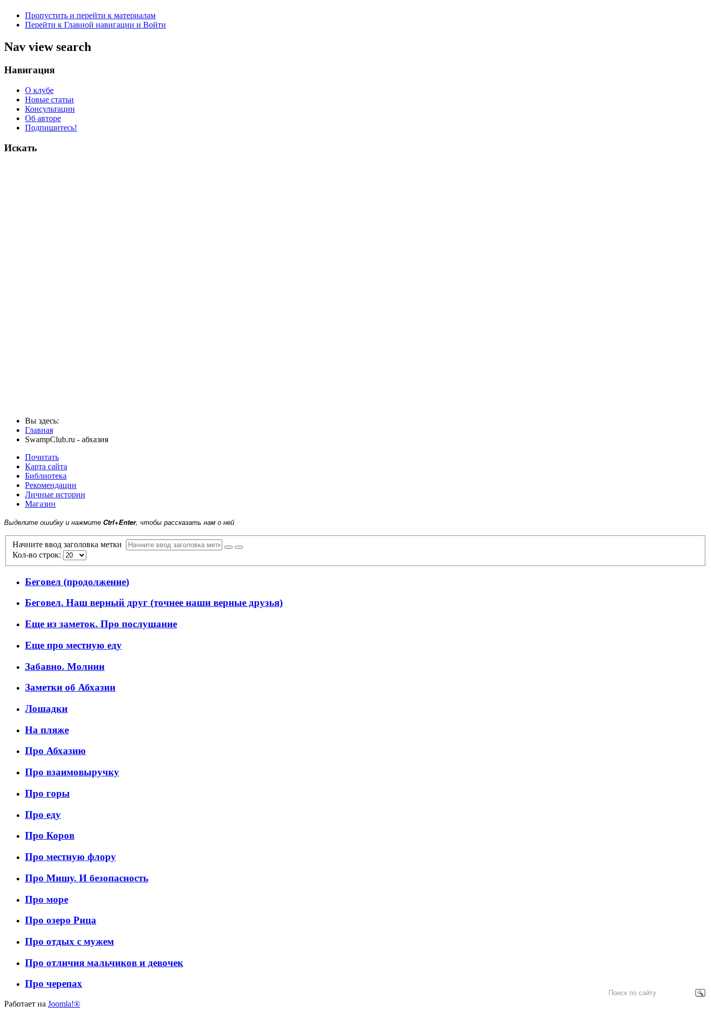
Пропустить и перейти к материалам (90, 15)
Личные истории (55, 494)
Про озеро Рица (60, 920)
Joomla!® (64, 1003)
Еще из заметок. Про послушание (101, 623)
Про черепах (53, 983)
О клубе (39, 90)
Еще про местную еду (73, 645)
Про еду (43, 814)
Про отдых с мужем (69, 941)
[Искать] (228, 547)
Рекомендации (51, 485)
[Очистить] (239, 547)
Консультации (50, 108)
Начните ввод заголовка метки (69, 544)
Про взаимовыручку (72, 772)
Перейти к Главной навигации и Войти (95, 24)
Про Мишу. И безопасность (86, 878)
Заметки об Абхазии (70, 687)
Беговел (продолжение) (77, 581)
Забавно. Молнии (65, 666)
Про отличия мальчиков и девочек (104, 962)
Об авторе (43, 118)
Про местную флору (70, 856)
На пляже (47, 729)
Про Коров (49, 835)
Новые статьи (49, 99)
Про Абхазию (55, 750)
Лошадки (46, 708)
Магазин (40, 503)
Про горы (47, 793)
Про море (46, 899)
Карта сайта (46, 466)
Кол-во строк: (37, 554)
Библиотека (46, 475)
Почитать (42, 457)
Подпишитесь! (51, 127)
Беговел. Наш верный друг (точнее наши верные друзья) (154, 602)
